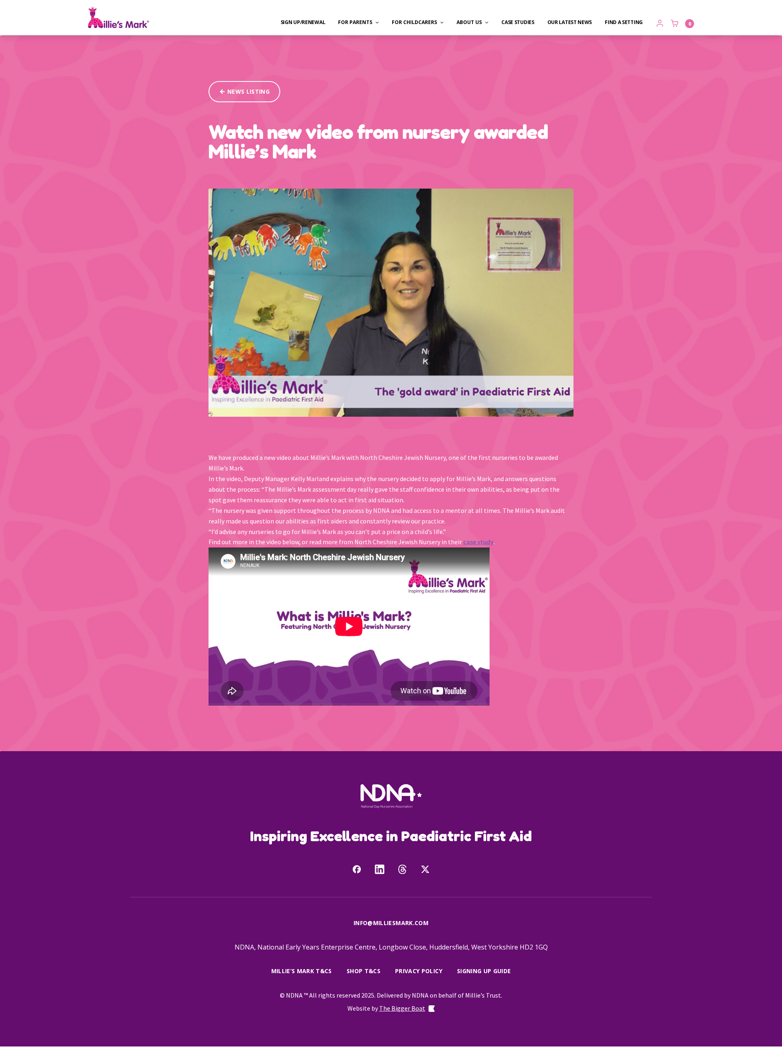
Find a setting (624, 22)
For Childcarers (414, 22)
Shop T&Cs (363, 971)
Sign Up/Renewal (303, 22)
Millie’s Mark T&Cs (301, 971)
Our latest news (569, 22)
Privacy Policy (418, 971)
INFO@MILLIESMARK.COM (391, 923)
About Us (469, 22)
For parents (355, 22)
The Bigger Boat (402, 1008)
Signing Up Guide (484, 971)
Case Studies (517, 22)
